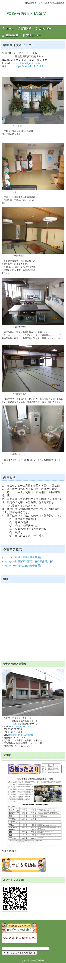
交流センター (33, 35)
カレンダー (45, 28)
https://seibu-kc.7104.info (29, 66)
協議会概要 (12, 35)
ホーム (9, 28)
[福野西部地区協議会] (33, 13)
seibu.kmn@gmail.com (26, 63)
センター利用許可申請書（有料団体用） (27, 561)
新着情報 (26, 28)
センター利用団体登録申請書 (21, 557)
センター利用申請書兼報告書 (21, 565)
